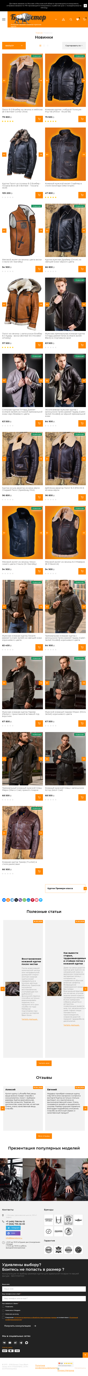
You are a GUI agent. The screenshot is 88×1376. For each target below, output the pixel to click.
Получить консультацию (17, 1326)
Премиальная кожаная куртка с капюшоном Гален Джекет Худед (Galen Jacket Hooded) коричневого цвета (65, 638)
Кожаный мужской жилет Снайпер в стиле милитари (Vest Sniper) (63, 184)
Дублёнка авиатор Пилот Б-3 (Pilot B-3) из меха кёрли (64, 489)
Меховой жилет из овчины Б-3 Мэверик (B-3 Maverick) (65, 563)
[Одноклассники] (8, 900)
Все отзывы (44, 1136)
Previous (4, 80)
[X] (16, 900)
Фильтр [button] (9, 46)
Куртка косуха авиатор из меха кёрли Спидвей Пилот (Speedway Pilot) (21, 489)
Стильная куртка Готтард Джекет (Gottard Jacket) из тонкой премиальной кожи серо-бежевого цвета (22, 412)
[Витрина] (40, 45)
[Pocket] (36, 900)
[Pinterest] (32, 900)
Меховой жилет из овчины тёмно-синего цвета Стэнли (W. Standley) (19, 563)
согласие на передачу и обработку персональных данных (35, 1317)
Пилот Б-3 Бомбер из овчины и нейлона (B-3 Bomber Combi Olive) (22, 110)
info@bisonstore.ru (14, 1238)
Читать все (44, 1063)
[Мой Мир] (28, 900)
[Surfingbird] (40, 900)
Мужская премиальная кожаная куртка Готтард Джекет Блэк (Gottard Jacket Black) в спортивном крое (65, 335)
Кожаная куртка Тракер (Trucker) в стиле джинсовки (19, 863)
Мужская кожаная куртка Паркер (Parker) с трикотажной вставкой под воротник (20, 714)
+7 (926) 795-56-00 (15, 1224)
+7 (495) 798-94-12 (15, 1221)
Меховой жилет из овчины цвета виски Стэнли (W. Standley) (22, 260)
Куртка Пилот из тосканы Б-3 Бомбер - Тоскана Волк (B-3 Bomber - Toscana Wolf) (21, 185)
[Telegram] (12, 900)
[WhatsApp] (24, 900)
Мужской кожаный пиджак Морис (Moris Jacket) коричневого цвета (65, 713)
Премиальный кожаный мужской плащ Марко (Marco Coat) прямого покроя (22, 789)
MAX (13, 1233)
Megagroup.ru (80, 1368)
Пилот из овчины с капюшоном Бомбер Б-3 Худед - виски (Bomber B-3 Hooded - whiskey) (22, 335)
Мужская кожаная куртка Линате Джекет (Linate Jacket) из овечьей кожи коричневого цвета (22, 638)
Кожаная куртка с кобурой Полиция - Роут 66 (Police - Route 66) (64, 110)
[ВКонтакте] (4, 900)
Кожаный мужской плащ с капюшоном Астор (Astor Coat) (64, 789)
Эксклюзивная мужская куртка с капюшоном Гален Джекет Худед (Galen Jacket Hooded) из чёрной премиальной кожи (65, 413)
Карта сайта (7, 1347)
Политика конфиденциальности (46, 1366)
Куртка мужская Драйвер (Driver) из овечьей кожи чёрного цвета (63, 260)
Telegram (15, 1228)
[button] (56, 19)
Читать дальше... (30, 1019)
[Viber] (20, 900)
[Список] (44, 45)
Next (41, 80)
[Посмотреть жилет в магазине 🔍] (44, 1179)
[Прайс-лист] (47, 45)
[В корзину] (39, 119)
